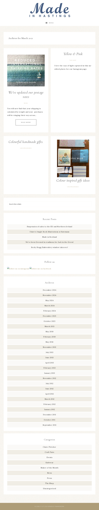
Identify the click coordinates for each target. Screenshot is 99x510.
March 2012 (49, 399)
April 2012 (49, 394)
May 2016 (49, 342)
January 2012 (49, 409)
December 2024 (49, 290)
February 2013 (49, 368)
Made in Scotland (49, 237)
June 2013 (49, 357)
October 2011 (49, 420)
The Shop (72, 60)
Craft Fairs (49, 452)
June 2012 (49, 389)
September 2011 (49, 425)
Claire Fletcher (49, 447)
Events (49, 457)
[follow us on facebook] (40, 269)
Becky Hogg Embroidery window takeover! (49, 247)
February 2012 (49, 404)
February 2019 (49, 337)
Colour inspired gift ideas (73, 180)
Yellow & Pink (73, 54)
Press (49, 478)
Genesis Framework (56, 506)
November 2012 (49, 378)
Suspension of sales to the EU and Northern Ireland (49, 226)
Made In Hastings (49, 10)
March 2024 (50, 306)
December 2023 (49, 316)
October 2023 (49, 321)
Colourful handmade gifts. (26, 142)
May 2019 (49, 332)
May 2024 (49, 300)
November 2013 (49, 347)
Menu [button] (51, 23)
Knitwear (49, 462)
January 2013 (49, 373)
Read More (26, 122)
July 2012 (49, 383)
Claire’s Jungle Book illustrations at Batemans (49, 232)
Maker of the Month (49, 468)
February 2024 (49, 311)
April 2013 (49, 363)
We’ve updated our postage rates (26, 94)
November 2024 (49, 295)
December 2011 (49, 415)
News (26, 103)
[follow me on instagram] (18, 269)
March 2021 (49, 326)
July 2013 (49, 352)
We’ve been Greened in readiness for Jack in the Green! (50, 242)
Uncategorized (26, 148)
